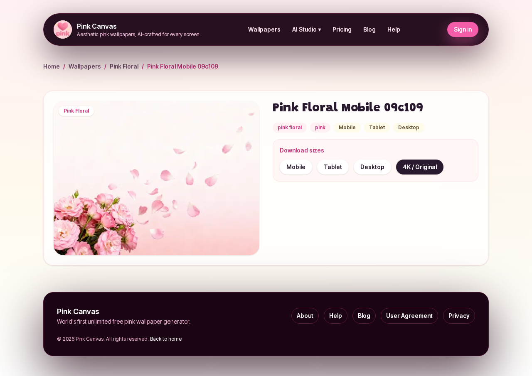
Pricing (342, 29)
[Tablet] (333, 167)
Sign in (463, 29)
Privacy (459, 315)
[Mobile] (296, 167)
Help (393, 29)
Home (51, 66)
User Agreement (409, 315)
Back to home (166, 339)
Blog (369, 29)
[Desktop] (372, 167)
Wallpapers (264, 29)
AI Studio (306, 29)
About (305, 315)
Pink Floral (124, 66)
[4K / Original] (419, 167)
